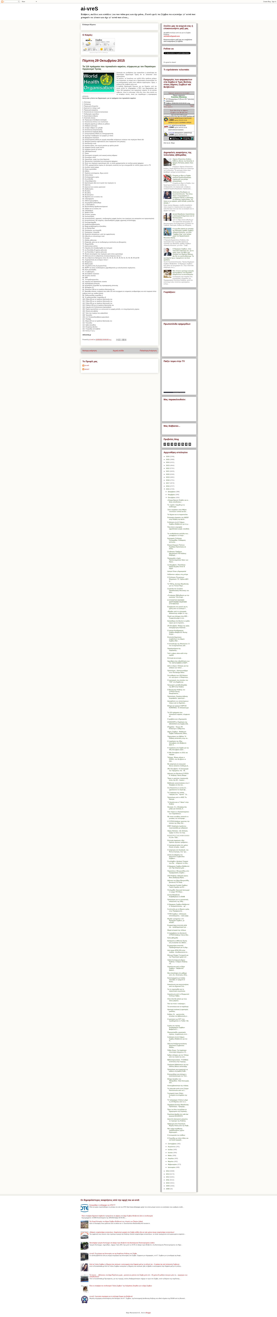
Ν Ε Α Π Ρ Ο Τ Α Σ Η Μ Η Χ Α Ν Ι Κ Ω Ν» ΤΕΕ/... (178, 836)
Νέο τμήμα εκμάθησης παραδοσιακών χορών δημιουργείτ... (175, 1130)
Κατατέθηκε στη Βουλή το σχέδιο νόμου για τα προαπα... (178, 622)
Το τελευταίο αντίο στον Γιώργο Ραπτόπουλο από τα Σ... (177, 1089)
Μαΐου (170, 1155)
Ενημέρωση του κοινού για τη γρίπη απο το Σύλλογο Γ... (177, 607)
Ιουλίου (170, 1149)
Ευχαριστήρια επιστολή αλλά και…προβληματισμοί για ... (177, 926)
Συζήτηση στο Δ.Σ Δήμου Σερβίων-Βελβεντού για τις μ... (178, 523)
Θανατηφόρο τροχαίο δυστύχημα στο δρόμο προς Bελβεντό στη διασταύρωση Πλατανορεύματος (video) (121, 1243)
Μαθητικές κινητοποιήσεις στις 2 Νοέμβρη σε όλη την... (178, 784)
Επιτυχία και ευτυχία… (175, 658)
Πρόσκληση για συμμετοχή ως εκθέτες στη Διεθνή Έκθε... (177, 1070)
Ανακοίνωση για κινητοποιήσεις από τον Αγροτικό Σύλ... (178, 985)
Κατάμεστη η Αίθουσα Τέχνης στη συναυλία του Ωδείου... (177, 941)
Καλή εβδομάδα (172, 938)
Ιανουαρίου (172, 1167)
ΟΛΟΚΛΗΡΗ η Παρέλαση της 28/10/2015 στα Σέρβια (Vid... (178, 723)
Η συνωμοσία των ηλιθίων (176, 1135)
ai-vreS (89, 8)
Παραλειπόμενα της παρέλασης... (174, 649)
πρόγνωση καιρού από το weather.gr (99, 52)
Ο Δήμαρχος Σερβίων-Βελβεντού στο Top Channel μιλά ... (178, 867)
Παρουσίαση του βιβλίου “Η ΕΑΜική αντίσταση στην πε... (178, 737)
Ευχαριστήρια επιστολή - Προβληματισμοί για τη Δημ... (178, 946)
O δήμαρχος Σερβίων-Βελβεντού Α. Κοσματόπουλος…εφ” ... (178, 905)
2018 (168, 480)
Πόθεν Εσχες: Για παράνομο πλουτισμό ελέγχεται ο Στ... (177, 1051)
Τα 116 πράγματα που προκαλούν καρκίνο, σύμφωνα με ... (178, 714)
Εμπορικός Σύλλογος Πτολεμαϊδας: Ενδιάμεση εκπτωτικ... (176, 540)
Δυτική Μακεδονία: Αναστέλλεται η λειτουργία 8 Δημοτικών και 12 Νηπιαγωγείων (183, 216)
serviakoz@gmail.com (172, 36)
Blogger (148, 1313)
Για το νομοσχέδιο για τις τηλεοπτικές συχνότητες (176, 990)
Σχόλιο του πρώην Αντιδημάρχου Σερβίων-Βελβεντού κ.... (176, 1027)
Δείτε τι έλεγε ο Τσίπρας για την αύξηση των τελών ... (177, 667)
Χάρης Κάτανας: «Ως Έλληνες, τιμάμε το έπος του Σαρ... (177, 832)
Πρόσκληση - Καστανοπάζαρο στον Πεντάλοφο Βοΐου (177, 671)
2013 (168, 1174)
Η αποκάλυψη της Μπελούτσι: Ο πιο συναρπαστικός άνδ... (178, 644)
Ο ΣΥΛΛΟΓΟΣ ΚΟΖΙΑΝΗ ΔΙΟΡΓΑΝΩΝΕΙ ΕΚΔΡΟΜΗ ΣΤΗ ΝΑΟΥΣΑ (177, 602)
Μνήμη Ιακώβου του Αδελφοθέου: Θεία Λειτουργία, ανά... (178, 1080)
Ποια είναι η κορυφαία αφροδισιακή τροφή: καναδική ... (178, 529)
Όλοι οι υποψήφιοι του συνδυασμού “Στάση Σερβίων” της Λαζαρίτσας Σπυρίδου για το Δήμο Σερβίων (120, 1286)
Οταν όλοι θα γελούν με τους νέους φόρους (177, 1000)
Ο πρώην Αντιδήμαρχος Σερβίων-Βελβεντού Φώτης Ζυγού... (177, 632)
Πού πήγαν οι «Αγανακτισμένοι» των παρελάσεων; (178, 812)
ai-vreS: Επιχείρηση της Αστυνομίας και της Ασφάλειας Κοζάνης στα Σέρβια (113, 1253)
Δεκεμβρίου (172, 491)
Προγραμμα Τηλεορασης (179, 392)
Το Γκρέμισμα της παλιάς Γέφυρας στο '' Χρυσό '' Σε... (177, 793)
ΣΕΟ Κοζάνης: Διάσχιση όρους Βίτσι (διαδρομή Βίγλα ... (177, 876)
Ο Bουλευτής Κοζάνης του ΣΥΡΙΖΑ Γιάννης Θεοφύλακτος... (176, 691)
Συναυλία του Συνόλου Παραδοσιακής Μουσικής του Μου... (178, 590)
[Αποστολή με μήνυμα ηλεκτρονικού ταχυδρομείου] (117, 340)
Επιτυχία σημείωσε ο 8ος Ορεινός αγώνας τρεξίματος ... (178, 841)
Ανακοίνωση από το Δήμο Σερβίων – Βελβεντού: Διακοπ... (176, 968)
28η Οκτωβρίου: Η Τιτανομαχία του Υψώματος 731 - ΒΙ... (177, 769)
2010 (168, 1183)
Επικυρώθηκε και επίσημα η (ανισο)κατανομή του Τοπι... (177, 1075)
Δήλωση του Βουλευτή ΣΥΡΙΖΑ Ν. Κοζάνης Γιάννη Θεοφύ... (177, 774)
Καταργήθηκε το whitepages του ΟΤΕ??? (102, 1205)
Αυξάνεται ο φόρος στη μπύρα (177, 574)
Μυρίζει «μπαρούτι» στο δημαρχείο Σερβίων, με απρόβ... (175, 920)
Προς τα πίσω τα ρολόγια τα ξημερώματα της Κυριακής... (177, 1110)
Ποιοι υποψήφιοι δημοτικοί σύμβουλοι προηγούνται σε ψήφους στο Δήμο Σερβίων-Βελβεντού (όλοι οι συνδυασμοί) (117, 1216)
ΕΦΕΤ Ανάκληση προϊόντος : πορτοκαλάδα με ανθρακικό (177, 827)
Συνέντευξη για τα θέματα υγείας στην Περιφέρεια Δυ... (178, 910)
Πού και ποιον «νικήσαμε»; (176, 1003)
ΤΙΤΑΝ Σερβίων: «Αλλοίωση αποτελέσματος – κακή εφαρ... (178, 915)
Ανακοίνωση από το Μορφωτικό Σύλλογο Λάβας (178, 995)
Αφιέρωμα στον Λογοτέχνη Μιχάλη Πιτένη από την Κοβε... (178, 1124)
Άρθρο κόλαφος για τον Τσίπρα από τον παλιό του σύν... (177, 1056)
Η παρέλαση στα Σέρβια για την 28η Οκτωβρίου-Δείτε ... (178, 748)
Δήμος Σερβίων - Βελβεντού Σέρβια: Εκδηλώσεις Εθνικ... (177, 732)
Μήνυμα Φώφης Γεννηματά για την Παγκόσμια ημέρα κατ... (177, 956)
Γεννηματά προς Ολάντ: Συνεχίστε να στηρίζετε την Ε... (177, 1095)
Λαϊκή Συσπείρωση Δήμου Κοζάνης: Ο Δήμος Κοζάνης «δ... (177, 961)
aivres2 (87, 369)
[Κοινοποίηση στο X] (121, 340)
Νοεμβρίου (172, 494)
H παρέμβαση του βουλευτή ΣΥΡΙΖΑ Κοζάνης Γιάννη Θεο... (178, 934)
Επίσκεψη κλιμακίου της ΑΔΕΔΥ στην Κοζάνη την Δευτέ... (178, 518)
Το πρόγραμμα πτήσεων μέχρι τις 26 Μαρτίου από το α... (177, 1101)
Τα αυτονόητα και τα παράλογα (177, 1006)
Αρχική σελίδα (118, 351)
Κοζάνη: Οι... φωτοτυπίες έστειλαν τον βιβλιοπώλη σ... (177, 1015)
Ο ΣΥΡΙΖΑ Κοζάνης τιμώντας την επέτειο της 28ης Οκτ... (178, 822)
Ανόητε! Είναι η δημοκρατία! (176, 571)
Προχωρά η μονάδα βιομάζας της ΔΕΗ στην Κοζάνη (177, 686)
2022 (168, 468)
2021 (168, 471)
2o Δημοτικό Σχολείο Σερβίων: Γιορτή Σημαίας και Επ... (177, 886)
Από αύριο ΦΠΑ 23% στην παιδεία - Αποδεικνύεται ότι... (177, 951)
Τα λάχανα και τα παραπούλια (177, 514)
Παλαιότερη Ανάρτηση (148, 351)
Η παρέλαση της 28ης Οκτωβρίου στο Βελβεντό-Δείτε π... (177, 743)
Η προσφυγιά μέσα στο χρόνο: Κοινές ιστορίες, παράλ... (177, 846)
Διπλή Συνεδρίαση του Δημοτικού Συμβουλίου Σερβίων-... (176, 856)
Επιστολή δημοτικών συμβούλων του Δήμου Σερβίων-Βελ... (176, 639)
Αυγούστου (172, 1146)
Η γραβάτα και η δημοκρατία (177, 719)
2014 (168, 1171)
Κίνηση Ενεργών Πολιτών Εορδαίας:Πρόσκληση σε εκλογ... (176, 546)
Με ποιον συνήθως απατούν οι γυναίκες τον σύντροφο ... (177, 817)
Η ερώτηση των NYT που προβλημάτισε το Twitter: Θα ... (177, 1021)
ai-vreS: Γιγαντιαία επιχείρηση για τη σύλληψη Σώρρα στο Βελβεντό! (111, 1296)
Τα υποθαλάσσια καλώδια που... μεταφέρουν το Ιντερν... (178, 534)
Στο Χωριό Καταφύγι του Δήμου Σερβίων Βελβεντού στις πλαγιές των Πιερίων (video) (116, 1221)
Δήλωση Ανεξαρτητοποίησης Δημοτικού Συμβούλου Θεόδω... (177, 1045)
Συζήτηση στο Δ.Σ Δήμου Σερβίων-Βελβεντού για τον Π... (177, 1039)
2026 (168, 456)
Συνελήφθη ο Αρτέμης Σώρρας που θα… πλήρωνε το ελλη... (178, 862)
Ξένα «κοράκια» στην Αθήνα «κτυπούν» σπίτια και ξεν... (177, 510)
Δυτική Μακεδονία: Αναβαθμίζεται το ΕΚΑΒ (176, 895)
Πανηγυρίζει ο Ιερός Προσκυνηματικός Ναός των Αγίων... (177, 560)
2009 (168, 1186)
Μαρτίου (171, 1161)
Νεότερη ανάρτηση (89, 351)
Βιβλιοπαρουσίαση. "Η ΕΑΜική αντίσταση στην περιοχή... (177, 1060)
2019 (168, 477)
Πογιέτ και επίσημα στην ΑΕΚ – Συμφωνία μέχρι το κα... (177, 617)
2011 (168, 1180)
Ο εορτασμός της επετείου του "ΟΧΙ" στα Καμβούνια (177, 681)
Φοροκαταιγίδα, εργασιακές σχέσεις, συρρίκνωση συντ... (177, 1033)
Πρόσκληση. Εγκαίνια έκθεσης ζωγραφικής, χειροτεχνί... (177, 697)
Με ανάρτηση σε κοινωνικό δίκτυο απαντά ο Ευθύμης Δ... (178, 765)
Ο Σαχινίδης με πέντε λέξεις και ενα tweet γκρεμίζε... (177, 1139)
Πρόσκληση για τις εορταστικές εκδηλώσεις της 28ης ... (177, 900)
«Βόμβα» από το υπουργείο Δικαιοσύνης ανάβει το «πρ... (178, 612)
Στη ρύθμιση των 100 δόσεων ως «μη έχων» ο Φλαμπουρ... (178, 676)
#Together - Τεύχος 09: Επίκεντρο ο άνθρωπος (176, 728)
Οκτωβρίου (172, 497)
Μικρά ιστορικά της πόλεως (176, 930)
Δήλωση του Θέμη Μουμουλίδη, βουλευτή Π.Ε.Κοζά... (178, 881)
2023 (168, 465)
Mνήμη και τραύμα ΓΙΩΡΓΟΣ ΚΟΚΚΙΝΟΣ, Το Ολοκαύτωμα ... (178, 707)
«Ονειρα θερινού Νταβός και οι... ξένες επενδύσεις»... (178, 501)
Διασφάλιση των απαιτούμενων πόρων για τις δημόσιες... (177, 702)
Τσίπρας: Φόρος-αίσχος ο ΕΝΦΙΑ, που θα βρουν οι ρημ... (176, 759)
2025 (168, 459)
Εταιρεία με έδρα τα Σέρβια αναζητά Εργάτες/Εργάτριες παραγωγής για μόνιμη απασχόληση (182, 178)
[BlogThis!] (119, 340)
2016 (168, 486)
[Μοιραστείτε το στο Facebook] (123, 340)
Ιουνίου (170, 1152)
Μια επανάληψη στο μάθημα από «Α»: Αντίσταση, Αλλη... (177, 974)
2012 (168, 1177)
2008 (168, 1189)
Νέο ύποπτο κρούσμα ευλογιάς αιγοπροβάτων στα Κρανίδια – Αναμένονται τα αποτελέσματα (183, 272)
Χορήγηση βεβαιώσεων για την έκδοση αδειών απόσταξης (177, 1065)
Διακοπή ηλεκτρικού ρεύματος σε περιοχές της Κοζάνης (177, 1120)
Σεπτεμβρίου (172, 1144)
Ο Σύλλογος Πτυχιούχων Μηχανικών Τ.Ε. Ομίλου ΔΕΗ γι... (177, 579)
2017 (168, 483)
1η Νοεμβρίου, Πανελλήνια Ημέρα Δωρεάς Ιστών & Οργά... (176, 566)
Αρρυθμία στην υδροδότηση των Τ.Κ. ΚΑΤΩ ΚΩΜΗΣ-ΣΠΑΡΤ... (178, 662)
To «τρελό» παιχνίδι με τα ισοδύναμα (176, 506)
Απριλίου (171, 1158)
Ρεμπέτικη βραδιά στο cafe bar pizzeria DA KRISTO (177, 1115)
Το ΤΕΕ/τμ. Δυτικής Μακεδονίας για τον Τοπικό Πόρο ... (178, 585)
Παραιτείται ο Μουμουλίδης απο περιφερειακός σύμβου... (178, 872)
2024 (168, 462)
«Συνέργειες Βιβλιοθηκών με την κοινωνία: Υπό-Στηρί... (178, 596)
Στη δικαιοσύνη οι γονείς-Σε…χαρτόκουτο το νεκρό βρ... (177, 788)
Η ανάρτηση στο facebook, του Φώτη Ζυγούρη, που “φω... (177, 851)
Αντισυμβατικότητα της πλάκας (177, 1085)
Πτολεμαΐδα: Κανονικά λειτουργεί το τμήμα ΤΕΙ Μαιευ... (178, 891)
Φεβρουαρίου (172, 1164)
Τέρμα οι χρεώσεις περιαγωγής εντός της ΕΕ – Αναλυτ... (177, 779)
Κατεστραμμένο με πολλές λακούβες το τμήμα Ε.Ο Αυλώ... (176, 979)
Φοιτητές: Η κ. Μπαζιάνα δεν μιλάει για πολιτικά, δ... (177, 808)
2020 (168, 474)
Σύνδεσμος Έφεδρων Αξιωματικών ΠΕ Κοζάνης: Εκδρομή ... (177, 553)
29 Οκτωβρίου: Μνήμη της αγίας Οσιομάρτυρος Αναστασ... (178, 626)
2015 (168, 489)
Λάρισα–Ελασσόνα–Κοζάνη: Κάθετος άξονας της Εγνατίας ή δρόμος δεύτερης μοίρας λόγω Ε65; (183, 161)
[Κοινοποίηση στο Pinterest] (125, 340)
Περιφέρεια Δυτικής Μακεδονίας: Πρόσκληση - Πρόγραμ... (178, 1105)
